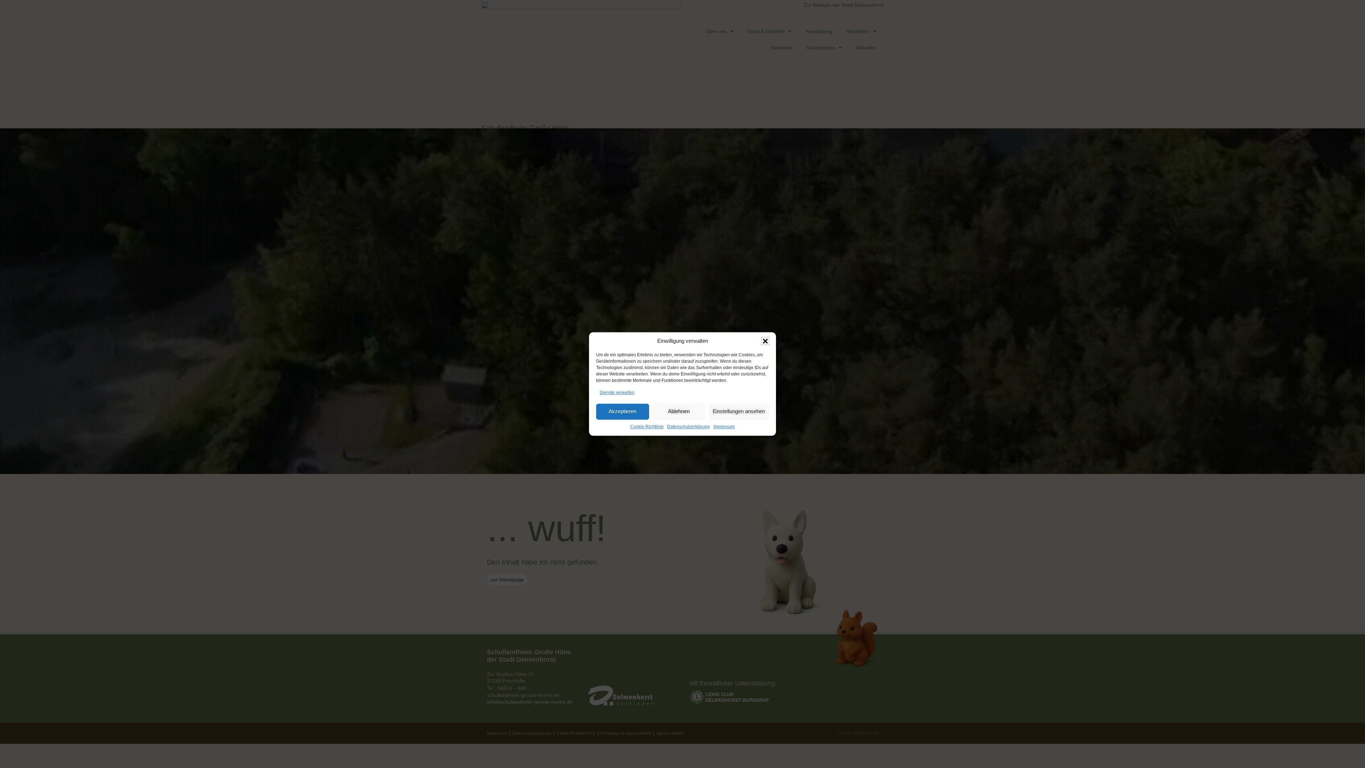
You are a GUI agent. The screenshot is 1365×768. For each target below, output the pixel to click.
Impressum (724, 426)
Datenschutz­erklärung (688, 426)
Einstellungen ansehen (739, 412)
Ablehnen (679, 412)
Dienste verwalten (617, 392)
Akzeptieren (622, 412)
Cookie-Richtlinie (647, 426)
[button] (765, 341)
